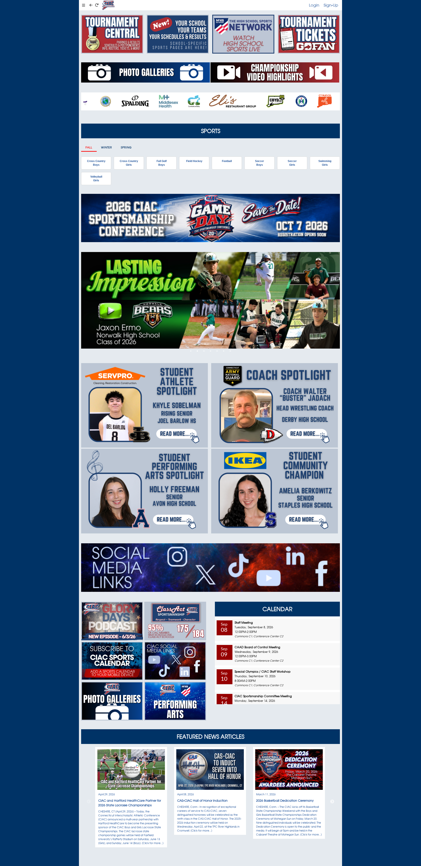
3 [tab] (204, 351)
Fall (89, 147)
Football (227, 161)
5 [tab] (217, 351)
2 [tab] (197, 351)
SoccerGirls (292, 163)
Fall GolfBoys (162, 163)
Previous (89, 801)
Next (332, 801)
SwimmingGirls (324, 163)
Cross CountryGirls (129, 163)
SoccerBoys (259, 163)
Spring (126, 147)
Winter (106, 147)
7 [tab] (230, 351)
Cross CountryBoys (96, 163)
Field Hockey (194, 161)
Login (314, 5)
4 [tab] (210, 351)
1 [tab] (191, 351)
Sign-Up (331, 5)
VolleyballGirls (96, 178)
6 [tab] (223, 351)
